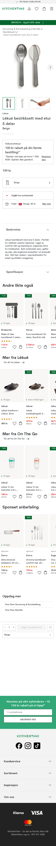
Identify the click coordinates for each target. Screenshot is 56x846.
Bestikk (36, 28)
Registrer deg (46, 158)
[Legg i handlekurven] (20, 347)
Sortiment (10, 773)
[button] (8, 134)
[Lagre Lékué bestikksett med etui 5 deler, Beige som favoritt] (50, 627)
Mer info (46, 204)
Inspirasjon (11, 785)
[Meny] (51, 8)
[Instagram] (28, 745)
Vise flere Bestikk (14, 610)
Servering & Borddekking (16, 28)
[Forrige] (5, 67)
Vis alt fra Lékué (12, 362)
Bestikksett (9, 32)
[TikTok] (37, 745)
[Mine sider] (29, 8)
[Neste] (50, 67)
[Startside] (13, 9)
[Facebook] (18, 745)
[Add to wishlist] (14, 347)
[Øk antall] (13, 627)
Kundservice (12, 761)
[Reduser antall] (4, 627)
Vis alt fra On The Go (14, 439)
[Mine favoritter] (36, 8)
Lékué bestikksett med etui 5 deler (20, 35)
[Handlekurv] (44, 8)
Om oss (9, 797)
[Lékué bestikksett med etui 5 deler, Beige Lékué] (28, 67)
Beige (7, 635)
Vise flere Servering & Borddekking (22, 604)
